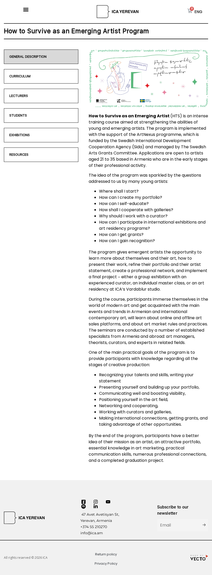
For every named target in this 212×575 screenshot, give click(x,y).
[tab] (41, 57)
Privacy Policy (106, 563)
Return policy (106, 554)
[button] (26, 9)
